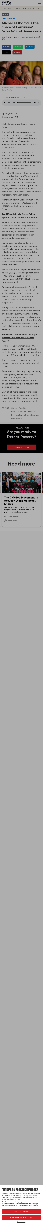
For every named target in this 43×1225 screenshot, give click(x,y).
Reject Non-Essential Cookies (21, 1217)
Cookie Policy (21, 1222)
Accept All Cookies (21, 1211)
